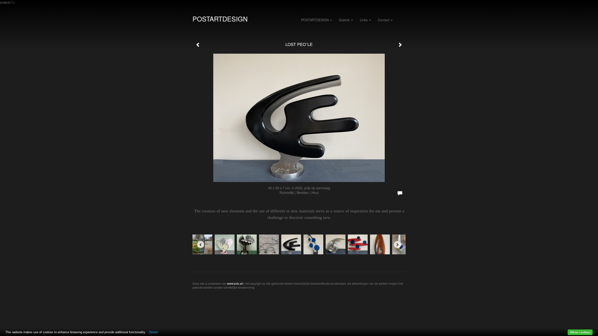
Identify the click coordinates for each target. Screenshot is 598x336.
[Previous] (200, 244)
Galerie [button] (345, 20)
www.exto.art (235, 283)
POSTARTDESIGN (220, 18)
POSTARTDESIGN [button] (315, 20)
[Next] (397, 244)
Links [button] (364, 20)
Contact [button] (384, 20)
